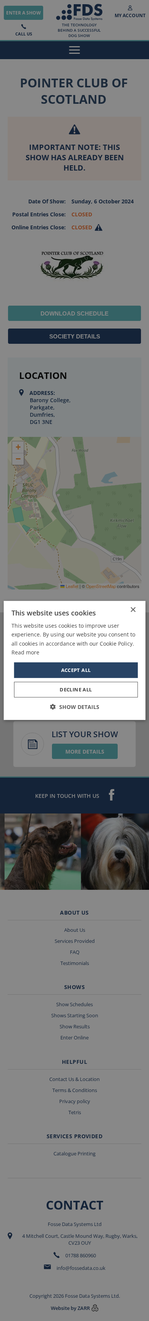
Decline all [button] (76, 689)
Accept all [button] (76, 670)
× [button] (133, 610)
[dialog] (74, 660)
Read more (25, 652)
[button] (74, 706)
